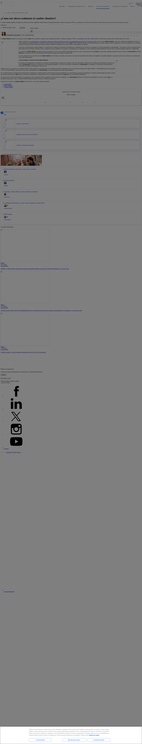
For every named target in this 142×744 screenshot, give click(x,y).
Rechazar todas (74, 740)
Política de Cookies (94, 735)
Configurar (40, 740)
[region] (71, 735)
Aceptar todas (98, 740)
